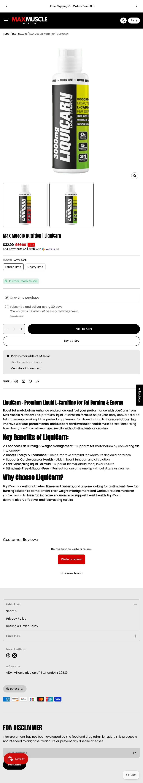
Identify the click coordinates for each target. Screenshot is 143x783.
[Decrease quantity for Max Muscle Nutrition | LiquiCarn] (5, 329)
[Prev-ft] (135, 753)
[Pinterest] (30, 381)
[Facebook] (16, 381)
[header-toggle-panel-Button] (6, 21)
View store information (26, 368)
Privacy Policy (16, 618)
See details (16, 316)
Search (11, 611)
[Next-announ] (136, 6)
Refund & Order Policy (22, 626)
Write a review (71, 559)
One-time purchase (24, 297)
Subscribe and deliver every (30, 307)
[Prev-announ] (6, 6)
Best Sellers (19, 33)
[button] (71, 249)
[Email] (37, 381)
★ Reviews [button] (139, 395)
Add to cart (84, 328)
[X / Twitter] (23, 381)
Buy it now (71, 340)
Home (6, 33)
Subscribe (14, 764)
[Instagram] (14, 655)
